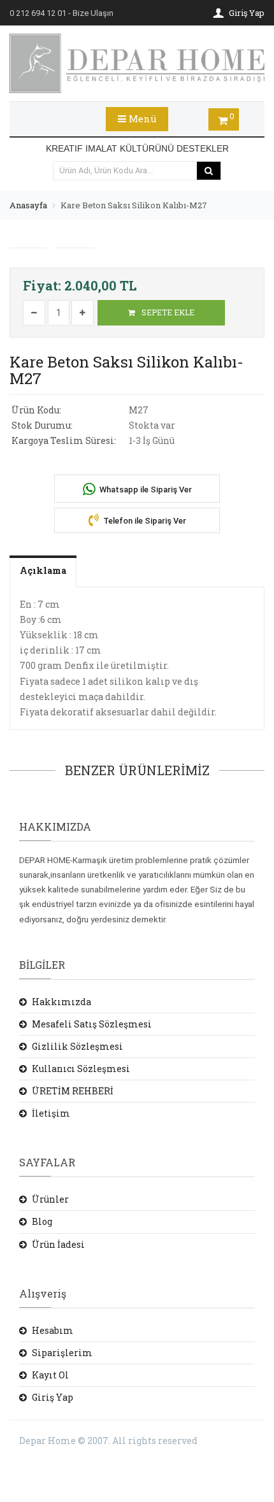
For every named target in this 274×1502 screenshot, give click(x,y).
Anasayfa (28, 205)
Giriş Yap (52, 1397)
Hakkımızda (61, 1002)
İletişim (51, 1113)
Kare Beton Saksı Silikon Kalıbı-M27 (134, 205)
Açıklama (43, 570)
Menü (141, 118)
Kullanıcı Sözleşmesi (81, 1068)
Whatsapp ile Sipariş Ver (144, 489)
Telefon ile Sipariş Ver (143, 521)
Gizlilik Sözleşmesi (77, 1046)
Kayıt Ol (50, 1375)
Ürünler (50, 1199)
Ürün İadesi (58, 1244)
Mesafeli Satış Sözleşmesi (92, 1024)
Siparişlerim (62, 1353)
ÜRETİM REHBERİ (72, 1091)
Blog (42, 1221)
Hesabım (52, 1330)
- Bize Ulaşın (61, 13)
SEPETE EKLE (167, 312)
